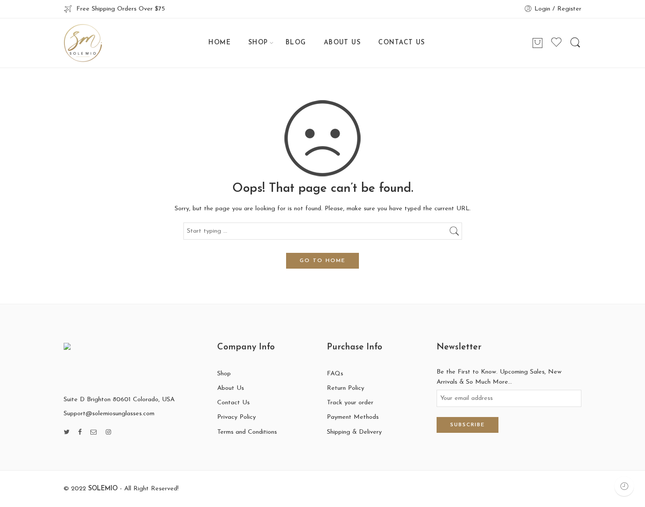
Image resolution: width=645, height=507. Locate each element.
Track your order (350, 402)
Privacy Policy (236, 417)
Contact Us (233, 402)
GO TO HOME (322, 260)
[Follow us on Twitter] (66, 432)
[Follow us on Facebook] (80, 432)
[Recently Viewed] (624, 486)
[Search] (575, 43)
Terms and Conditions (247, 432)
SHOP (258, 43)
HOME (219, 43)
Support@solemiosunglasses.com (109, 413)
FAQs (335, 373)
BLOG (296, 43)
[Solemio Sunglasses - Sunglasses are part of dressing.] (83, 43)
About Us (230, 388)
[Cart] (537, 43)
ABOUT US (342, 43)
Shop (224, 373)
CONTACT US (401, 43)
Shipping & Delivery (354, 432)
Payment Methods (353, 417)
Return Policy (345, 388)
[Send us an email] (93, 432)
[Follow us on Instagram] (108, 432)
